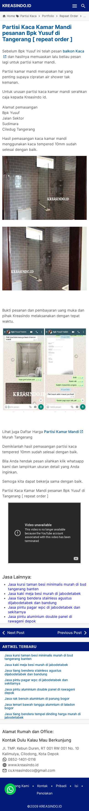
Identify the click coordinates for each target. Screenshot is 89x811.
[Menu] (75, 5)
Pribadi (61, 786)
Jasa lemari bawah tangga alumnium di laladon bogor (40, 706)
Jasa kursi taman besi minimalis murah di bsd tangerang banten (39, 657)
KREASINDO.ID (16, 5)
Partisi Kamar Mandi (61, 431)
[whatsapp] (10, 789)
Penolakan (44, 793)
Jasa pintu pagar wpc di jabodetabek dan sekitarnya (36, 681)
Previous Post (70, 632)
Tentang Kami (18, 786)
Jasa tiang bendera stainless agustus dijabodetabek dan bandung (40, 600)
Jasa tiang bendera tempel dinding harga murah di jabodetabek (43, 715)
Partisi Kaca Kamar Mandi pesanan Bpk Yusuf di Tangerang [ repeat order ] (37, 33)
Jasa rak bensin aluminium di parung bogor (37, 698)
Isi (76, 786)
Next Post (15, 632)
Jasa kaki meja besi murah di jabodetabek (44, 593)
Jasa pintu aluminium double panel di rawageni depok (40, 691)
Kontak (42, 786)
